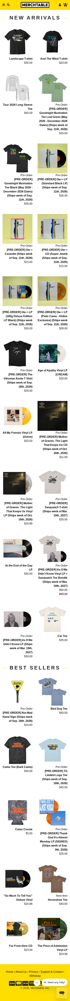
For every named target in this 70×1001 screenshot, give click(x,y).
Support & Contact (51, 971)
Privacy (33, 971)
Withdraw (35, 975)
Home (9, 971)
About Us (21, 971)
